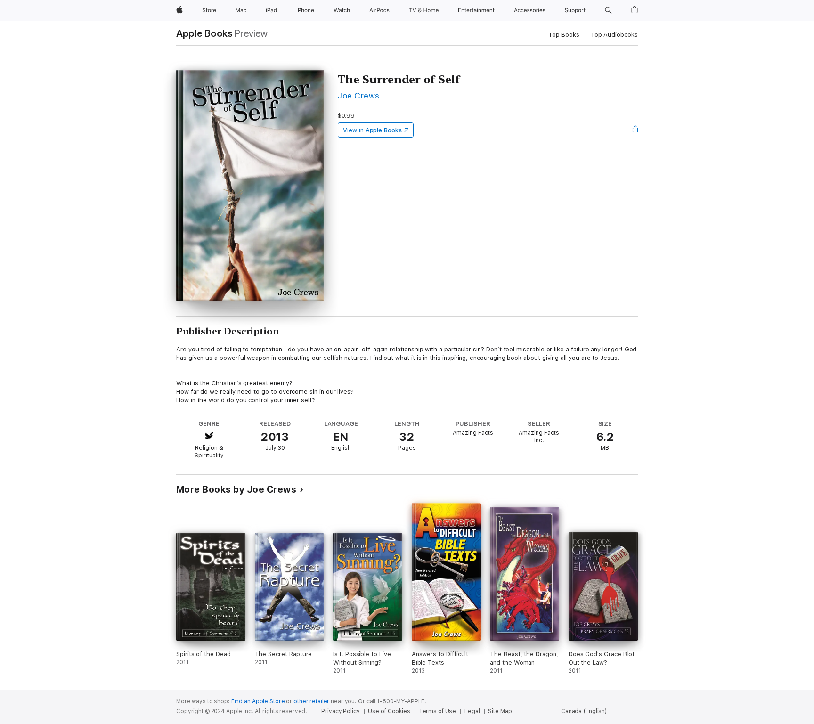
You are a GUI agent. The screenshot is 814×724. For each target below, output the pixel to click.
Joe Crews (358, 95)
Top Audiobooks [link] (614, 34)
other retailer (311, 701)
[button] (608, 10)
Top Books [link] (563, 34)
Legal (472, 711)
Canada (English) (584, 711)
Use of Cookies (389, 711)
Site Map (500, 711)
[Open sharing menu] (635, 130)
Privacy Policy (340, 711)
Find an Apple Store (258, 701)
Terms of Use (437, 711)
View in (372, 130)
